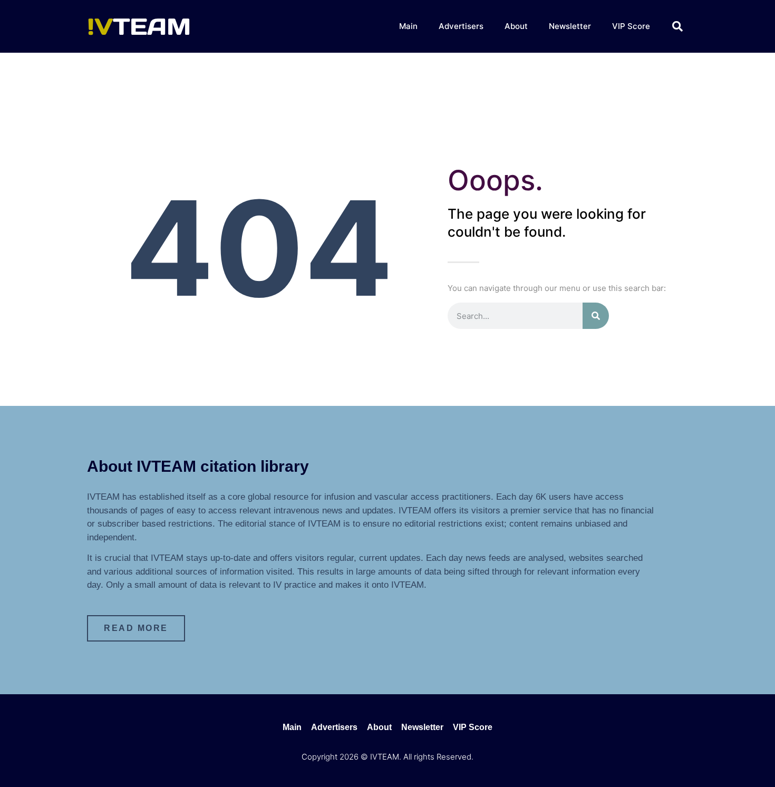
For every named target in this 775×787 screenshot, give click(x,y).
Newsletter (570, 26)
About (516, 26)
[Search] (596, 316)
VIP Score (631, 26)
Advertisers (461, 26)
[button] (677, 26)
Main (408, 26)
